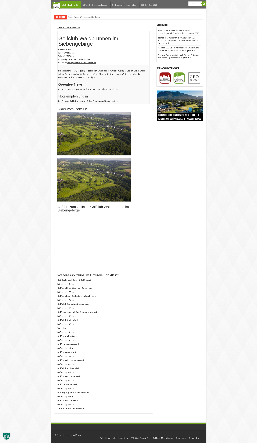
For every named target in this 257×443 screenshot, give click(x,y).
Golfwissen (117, 5)
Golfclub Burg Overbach (68, 376)
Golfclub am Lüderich (67, 400)
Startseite (56, 5)
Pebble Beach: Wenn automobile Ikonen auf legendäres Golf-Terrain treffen (98, 17)
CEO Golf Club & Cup (140, 438)
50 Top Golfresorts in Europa (95, 5)
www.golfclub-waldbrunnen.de (81, 63)
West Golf (62, 328)
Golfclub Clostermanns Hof (70, 360)
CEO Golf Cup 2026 (149, 5)
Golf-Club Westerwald (68, 344)
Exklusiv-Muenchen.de (163, 438)
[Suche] (204, 3)
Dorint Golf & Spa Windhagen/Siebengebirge (96, 101)
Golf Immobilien (120, 438)
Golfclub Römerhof (66, 352)
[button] (6, 436)
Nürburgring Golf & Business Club (73, 392)
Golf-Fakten (105, 438)
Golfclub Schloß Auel (67, 336)
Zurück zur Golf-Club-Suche (70, 408)
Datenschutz (194, 438)
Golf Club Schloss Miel (68, 368)
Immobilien (131, 5)
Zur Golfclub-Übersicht (68, 28)
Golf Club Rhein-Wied (67, 320)
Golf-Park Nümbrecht (67, 384)
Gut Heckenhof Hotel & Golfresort (74, 280)
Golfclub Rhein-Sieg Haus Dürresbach (75, 288)
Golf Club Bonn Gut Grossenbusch (73, 304)
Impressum (181, 438)
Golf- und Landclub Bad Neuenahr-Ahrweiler (78, 312)
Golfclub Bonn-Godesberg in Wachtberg (76, 296)
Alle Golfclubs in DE (70, 5)
